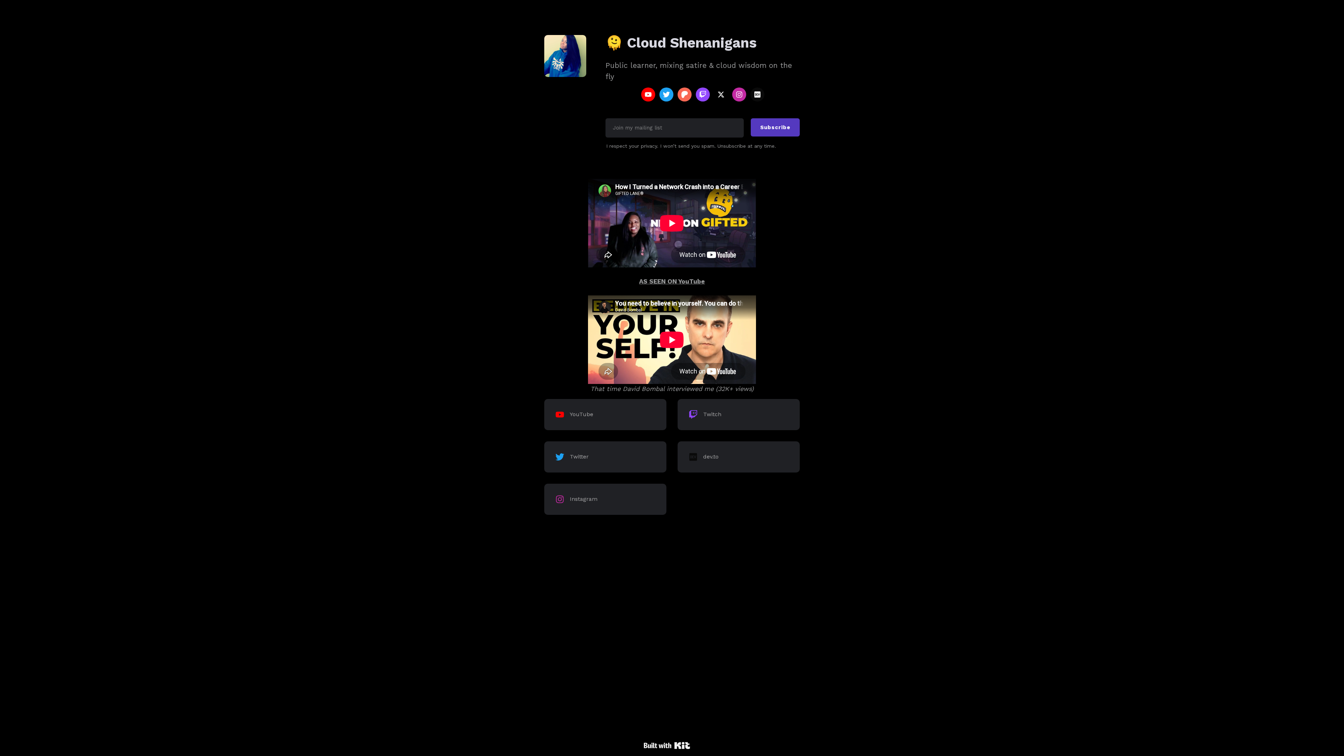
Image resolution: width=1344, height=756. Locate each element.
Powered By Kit (667, 745)
